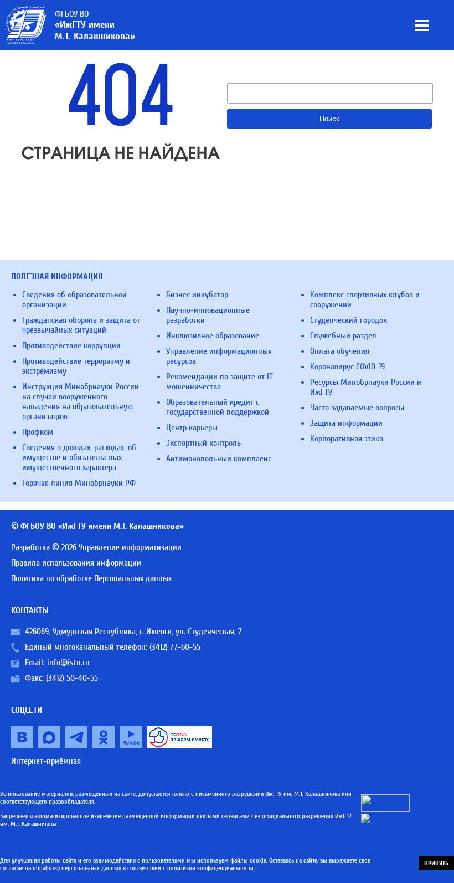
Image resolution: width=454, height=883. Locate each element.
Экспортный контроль (203, 443)
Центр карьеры (192, 428)
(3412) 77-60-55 (174, 647)
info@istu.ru (68, 663)
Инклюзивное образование (212, 336)
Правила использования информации (76, 563)
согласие (11, 868)
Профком (37, 432)
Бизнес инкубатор (197, 295)
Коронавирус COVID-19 (347, 367)
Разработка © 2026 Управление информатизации (96, 547)
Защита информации (346, 423)
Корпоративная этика (346, 439)
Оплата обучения (339, 351)
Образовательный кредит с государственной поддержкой (217, 407)
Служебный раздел (343, 336)
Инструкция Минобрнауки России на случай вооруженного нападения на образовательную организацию (80, 402)
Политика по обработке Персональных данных (91, 578)
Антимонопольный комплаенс (218, 459)
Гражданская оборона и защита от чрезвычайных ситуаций (81, 325)
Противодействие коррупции (71, 346)
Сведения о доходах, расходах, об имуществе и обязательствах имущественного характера (79, 458)
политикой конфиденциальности (210, 868)
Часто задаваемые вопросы (357, 408)
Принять (436, 863)
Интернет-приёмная (46, 761)
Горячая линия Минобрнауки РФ (79, 483)
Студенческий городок (348, 320)
